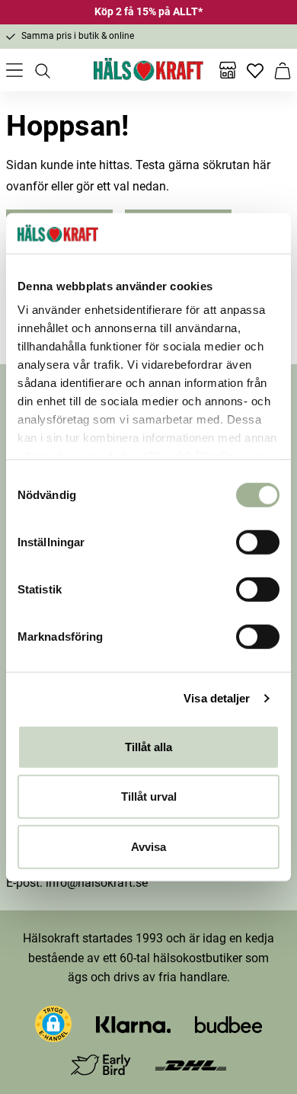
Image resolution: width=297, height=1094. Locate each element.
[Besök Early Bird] (101, 1064)
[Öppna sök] (42, 70)
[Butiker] (227, 70)
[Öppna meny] (14, 70)
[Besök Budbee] (228, 1023)
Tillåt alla (148, 746)
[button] (53, 1024)
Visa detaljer (217, 698)
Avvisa (148, 846)
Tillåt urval (149, 796)
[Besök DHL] (190, 1064)
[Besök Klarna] (133, 1023)
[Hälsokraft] (148, 70)
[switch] (257, 541)
